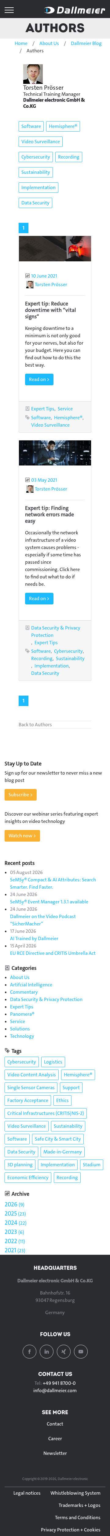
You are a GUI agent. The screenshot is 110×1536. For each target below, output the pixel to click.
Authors (55, 28)
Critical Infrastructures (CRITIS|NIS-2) (45, 1113)
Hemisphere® (63, 126)
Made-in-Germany (62, 1152)
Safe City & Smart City (58, 1139)
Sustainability (35, 172)
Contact (55, 1424)
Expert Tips (42, 408)
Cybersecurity (35, 157)
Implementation (38, 187)
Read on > (39, 379)
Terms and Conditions (78, 1517)
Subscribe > (21, 794)
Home (21, 43)
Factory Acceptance (27, 1100)
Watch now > (22, 835)
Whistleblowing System (75, 1493)
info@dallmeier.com (55, 1390)
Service (65, 408)
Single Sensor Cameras (31, 1087)
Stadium (92, 1164)
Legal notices (27, 1493)
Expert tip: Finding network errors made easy (49, 515)
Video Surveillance (40, 141)
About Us (49, 43)
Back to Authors (35, 724)
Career (55, 1438)
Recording (68, 157)
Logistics (53, 1062)
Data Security (35, 203)
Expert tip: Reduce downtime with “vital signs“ (50, 310)
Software (31, 126)
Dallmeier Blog (86, 43)
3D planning (20, 1164)
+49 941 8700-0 (59, 1383)
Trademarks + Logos (80, 1505)
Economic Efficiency (28, 1177)
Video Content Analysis (31, 1074)
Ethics (62, 1100)
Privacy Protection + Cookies (71, 1530)
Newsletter (55, 1453)
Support (71, 1087)
